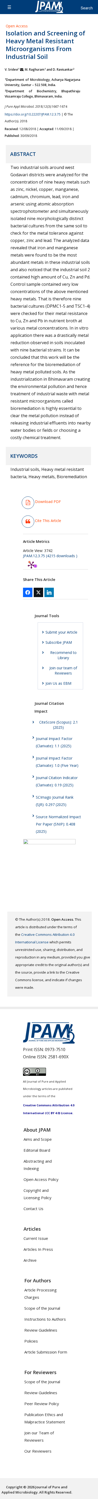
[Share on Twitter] (38, 592)
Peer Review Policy (41, 1403)
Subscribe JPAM (58, 642)
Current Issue (36, 1238)
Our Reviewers (37, 1451)
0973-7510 (55, 1049)
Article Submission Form (45, 1352)
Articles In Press (38, 1249)
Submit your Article (61, 632)
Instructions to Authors (45, 1319)
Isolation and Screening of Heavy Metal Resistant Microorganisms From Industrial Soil (45, 45)
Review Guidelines (40, 1330)
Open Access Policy (41, 1179)
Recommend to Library (63, 655)
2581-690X (58, 1057)
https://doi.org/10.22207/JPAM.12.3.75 (33, 114)
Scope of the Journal (42, 1308)
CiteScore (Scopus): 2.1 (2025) (58, 725)
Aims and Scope (38, 1139)
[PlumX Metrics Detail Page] (31, 564)
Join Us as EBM (58, 683)
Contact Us (33, 1208)
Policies (31, 1341)
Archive (30, 1260)
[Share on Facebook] (27, 592)
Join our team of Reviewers (63, 670)
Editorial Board (37, 1150)
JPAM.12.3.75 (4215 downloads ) (50, 555)
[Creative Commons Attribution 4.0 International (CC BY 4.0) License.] (34, 1074)
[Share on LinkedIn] (49, 592)
